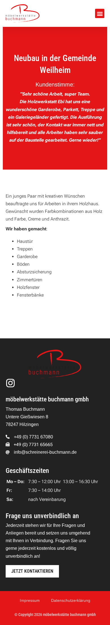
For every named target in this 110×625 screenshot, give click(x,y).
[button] (99, 13)
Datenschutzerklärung (70, 600)
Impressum (30, 600)
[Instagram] (10, 383)
